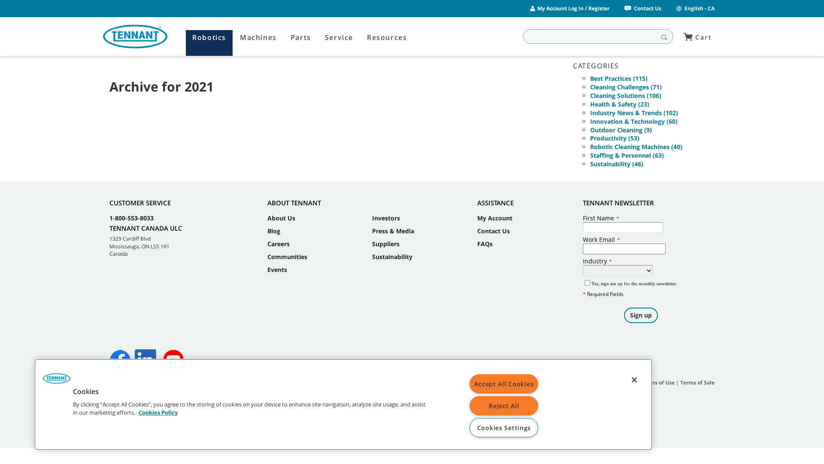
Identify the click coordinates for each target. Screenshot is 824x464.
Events (277, 270)
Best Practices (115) (619, 78)
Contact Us (647, 8)
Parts (301, 37)
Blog (273, 231)
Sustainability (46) (616, 164)
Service (339, 37)
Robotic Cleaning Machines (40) (636, 147)
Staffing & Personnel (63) (627, 155)
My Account (494, 218)
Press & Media (393, 231)
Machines (258, 37)
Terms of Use (658, 382)
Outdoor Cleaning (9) (621, 130)
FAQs (485, 244)
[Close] (634, 379)
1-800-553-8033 (131, 218)
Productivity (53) (614, 138)
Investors (386, 218)
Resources (387, 37)
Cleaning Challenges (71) (626, 87)
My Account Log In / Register (573, 8)
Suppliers (386, 244)
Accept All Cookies (503, 384)
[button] (56, 381)
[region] (343, 404)
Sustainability (392, 257)
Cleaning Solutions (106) (625, 96)
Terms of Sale (697, 382)
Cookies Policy (158, 413)
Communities (287, 257)
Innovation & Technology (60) (634, 121)
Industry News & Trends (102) (634, 113)
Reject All (504, 406)
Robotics (209, 37)
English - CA (700, 8)
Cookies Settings (504, 428)
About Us (281, 218)
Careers (278, 244)
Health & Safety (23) (619, 104)
